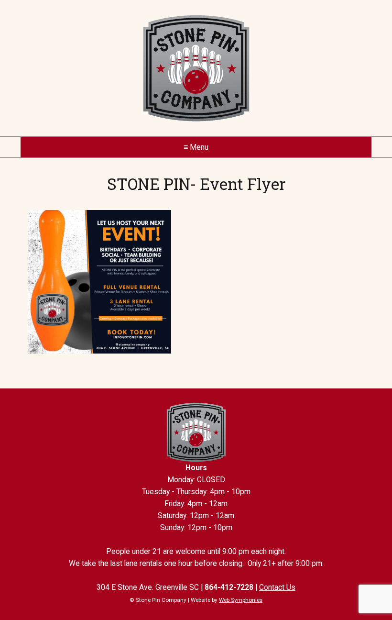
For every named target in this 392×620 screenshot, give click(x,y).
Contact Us (277, 587)
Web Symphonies (240, 600)
